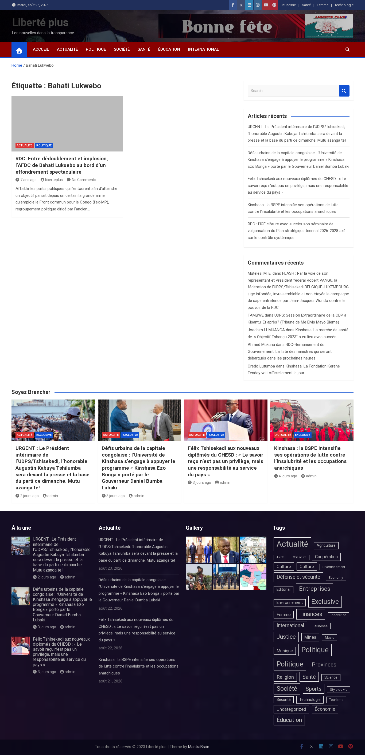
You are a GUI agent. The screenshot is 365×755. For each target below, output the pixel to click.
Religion (285, 677)
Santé (306, 5)
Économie (325, 709)
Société (122, 49)
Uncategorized (291, 709)
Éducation (169, 49)
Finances (310, 614)
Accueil (41, 49)
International (203, 49)
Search (344, 91)
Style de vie (338, 690)
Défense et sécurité (298, 577)
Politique (96, 49)
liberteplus (54, 180)
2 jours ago (29, 496)
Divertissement (334, 567)
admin (52, 496)
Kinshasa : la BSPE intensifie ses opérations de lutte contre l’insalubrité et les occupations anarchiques (310, 458)
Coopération (326, 556)
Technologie (344, 5)
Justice (286, 636)
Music (329, 638)
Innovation (338, 615)
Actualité (67, 49)
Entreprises (314, 588)
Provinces (324, 664)
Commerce (299, 557)
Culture (284, 566)
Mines (310, 637)
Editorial (283, 589)
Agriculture (326, 545)
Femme (322, 5)
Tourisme (336, 700)
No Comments (84, 180)
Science (330, 677)
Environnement (290, 602)
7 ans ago (28, 180)
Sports (313, 689)
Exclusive (44, 435)
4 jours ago (288, 476)
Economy (336, 578)
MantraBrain (198, 746)
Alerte (280, 557)
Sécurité (284, 699)
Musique (285, 650)
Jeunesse (288, 5)
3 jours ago (115, 496)
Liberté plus (40, 22)
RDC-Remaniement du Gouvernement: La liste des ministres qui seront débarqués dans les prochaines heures (290, 351)
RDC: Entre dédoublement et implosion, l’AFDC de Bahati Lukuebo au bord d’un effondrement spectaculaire (61, 165)
